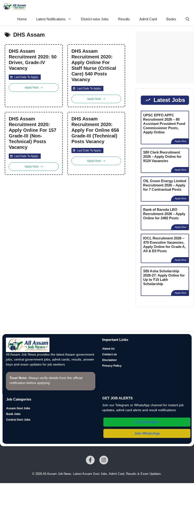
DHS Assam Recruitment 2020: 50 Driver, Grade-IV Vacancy (33, 59)
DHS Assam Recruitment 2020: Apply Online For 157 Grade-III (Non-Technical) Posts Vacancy (32, 133)
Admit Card (148, 19)
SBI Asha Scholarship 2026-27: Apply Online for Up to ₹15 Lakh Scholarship (164, 277)
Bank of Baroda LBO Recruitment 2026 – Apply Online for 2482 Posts (164, 213)
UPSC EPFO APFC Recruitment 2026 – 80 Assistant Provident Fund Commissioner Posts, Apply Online (164, 123)
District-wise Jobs (95, 19)
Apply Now (180, 141)
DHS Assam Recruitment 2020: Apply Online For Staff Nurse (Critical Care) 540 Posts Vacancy (93, 65)
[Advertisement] (165, 57)
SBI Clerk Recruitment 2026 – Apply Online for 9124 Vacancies (162, 156)
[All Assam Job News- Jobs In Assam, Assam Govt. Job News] (14, 6)
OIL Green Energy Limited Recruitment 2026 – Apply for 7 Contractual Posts (164, 185)
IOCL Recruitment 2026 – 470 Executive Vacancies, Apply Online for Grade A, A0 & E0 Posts (164, 244)
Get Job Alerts (147, 422)
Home (22, 19)
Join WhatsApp (147, 433)
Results (124, 19)
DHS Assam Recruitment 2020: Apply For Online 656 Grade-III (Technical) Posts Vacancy (95, 130)
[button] (187, 19)
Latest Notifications (51, 19)
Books (171, 19)
